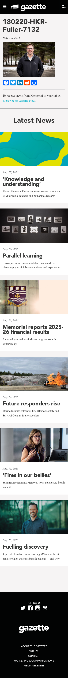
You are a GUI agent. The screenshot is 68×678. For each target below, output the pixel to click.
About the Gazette (34, 646)
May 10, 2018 (11, 37)
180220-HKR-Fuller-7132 (25, 25)
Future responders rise (31, 403)
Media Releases (34, 665)
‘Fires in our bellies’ (27, 475)
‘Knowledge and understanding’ (23, 181)
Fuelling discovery (25, 546)
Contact (34, 656)
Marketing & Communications (34, 660)
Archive (34, 651)
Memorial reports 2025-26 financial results (33, 329)
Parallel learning (23, 255)
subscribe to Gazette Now (19, 100)
